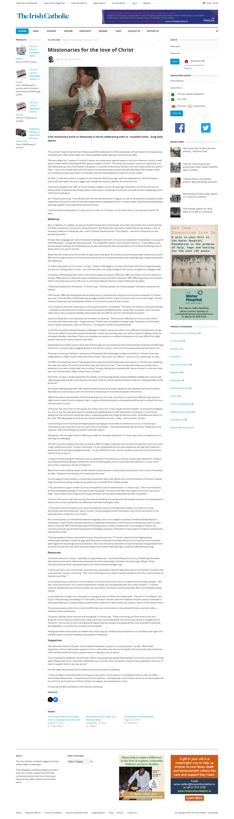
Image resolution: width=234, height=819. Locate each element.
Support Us (153, 31)
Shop (118, 31)
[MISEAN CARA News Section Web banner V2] (160, 23)
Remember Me (198, 60)
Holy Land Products (179, 364)
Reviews (103, 31)
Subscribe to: (176, 87)
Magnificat (175, 372)
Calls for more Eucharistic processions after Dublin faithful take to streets (200, 166)
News (36, 31)
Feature (68, 31)
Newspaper (175, 380)
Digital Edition (99, 3)
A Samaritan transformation (139, 716)
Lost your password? (194, 65)
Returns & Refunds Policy (77, 812)
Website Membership (180, 427)
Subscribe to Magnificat (54, 3)
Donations (175, 348)
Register (147, 3)
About (18, 812)
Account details (118, 3)
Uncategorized (177, 419)
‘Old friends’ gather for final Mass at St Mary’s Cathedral (198, 210)
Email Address (177, 80)
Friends (173, 356)
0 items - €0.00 (211, 3)
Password (175, 53)
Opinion (51, 31)
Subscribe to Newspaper (27, 3)
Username (175, 46)
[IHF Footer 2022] (194, 801)
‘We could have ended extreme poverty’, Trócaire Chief (199, 150)
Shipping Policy (98, 812)
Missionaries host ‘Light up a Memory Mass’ (101, 718)
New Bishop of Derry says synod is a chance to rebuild (200, 195)
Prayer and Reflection (180, 403)
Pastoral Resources (179, 388)
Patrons (174, 396)
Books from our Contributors (184, 333)
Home (23, 31)
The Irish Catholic (198, 812)
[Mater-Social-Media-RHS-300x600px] (194, 319)
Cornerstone (176, 340)
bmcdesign (213, 812)
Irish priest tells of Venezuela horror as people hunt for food (64, 718)
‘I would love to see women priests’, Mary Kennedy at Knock (200, 180)
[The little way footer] (142, 799)
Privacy (120, 812)
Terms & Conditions (53, 812)
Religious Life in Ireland (181, 411)
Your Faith (85, 31)
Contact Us (134, 31)
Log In (134, 3)
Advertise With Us (79, 3)
